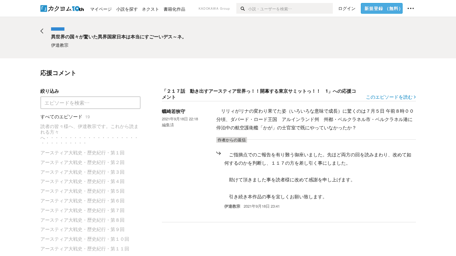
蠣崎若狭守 (173, 111)
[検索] (242, 8)
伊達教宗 (232, 206)
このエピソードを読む (389, 96)
